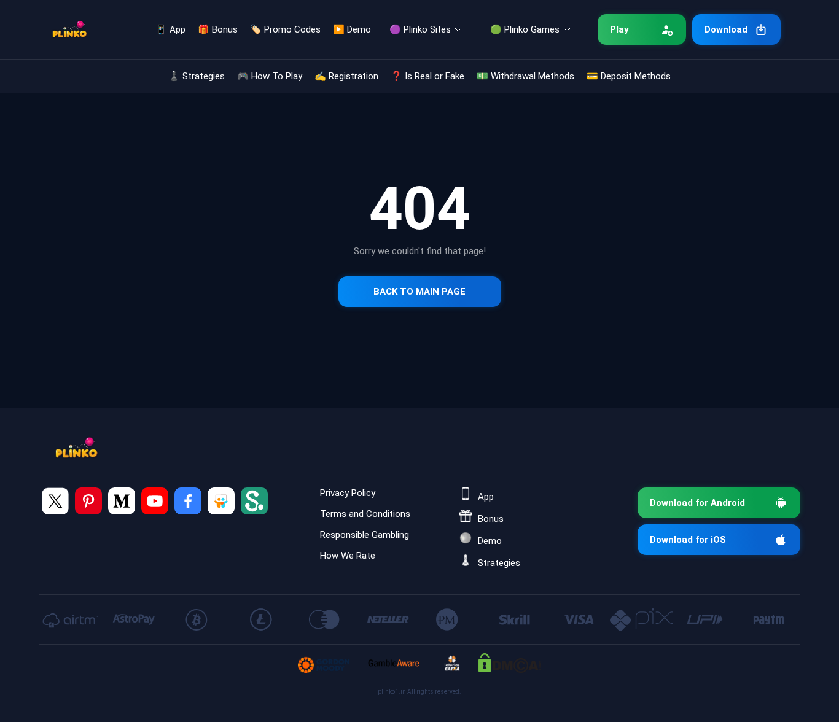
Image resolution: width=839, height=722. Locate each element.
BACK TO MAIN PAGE (419, 291)
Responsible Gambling (364, 534)
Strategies (499, 563)
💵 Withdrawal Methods (525, 76)
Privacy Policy (347, 493)
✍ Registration (346, 76)
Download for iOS (688, 539)
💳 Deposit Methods (629, 76)
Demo (490, 540)
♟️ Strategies (196, 76)
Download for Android (697, 502)
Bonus (491, 518)
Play (619, 29)
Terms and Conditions (365, 513)
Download (725, 29)
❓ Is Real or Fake (427, 76)
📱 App (170, 29)
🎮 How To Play (269, 76)
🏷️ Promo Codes (285, 29)
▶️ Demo (352, 29)
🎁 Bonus (218, 29)
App (486, 496)
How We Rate (347, 555)
